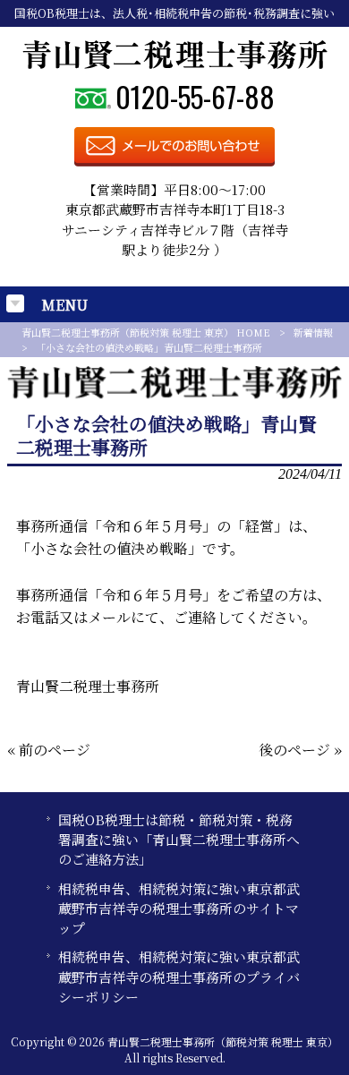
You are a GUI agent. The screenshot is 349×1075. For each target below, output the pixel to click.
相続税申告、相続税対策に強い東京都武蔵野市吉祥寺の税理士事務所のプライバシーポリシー (179, 976)
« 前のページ (48, 749)
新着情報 (313, 332)
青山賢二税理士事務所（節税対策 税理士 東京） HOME (145, 332)
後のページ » (300, 749)
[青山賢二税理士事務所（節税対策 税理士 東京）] (175, 64)
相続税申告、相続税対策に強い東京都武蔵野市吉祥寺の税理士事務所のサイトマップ (179, 908)
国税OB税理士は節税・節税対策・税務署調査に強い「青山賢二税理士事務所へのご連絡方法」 (179, 839)
